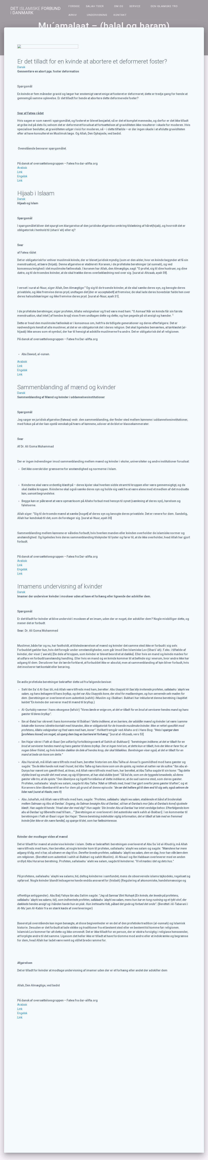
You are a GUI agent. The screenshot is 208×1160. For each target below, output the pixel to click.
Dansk (21, 67)
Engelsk (22, 176)
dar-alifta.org (88, 163)
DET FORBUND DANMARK (35, 10)
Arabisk (22, 167)
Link (19, 172)
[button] (104, 67)
